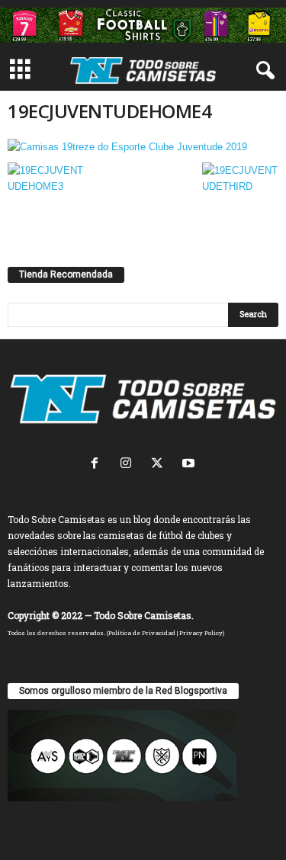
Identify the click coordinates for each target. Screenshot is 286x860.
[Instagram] (129, 464)
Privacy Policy (201, 633)
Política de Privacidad (141, 633)
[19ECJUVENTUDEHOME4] (143, 147)
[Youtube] (190, 464)
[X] (160, 464)
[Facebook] (98, 464)
